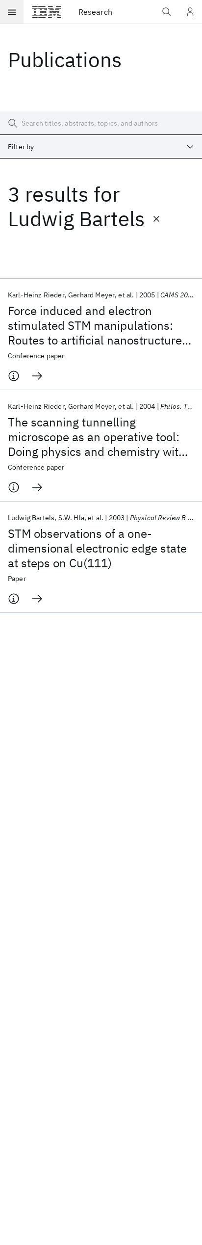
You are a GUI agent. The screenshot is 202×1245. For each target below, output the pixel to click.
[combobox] (101, 147)
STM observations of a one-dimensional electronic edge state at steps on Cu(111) (97, 548)
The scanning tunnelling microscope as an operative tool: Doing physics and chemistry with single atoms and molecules (96, 437)
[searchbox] (101, 123)
